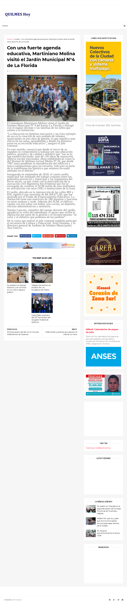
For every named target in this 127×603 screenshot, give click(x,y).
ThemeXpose (16, 600)
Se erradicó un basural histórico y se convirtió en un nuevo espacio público (16, 288)
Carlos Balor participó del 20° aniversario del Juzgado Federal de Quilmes (41, 318)
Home (5, 26)
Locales (16, 39)
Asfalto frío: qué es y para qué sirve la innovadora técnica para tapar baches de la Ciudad (108, 522)
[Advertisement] (103, 419)
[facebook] (122, 600)
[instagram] (110, 600)
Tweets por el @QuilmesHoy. (98, 448)
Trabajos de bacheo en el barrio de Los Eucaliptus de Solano (41, 287)
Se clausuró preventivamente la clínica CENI (108, 533)
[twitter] (118, 600)
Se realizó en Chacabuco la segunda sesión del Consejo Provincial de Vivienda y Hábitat (109, 510)
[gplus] (114, 600)
